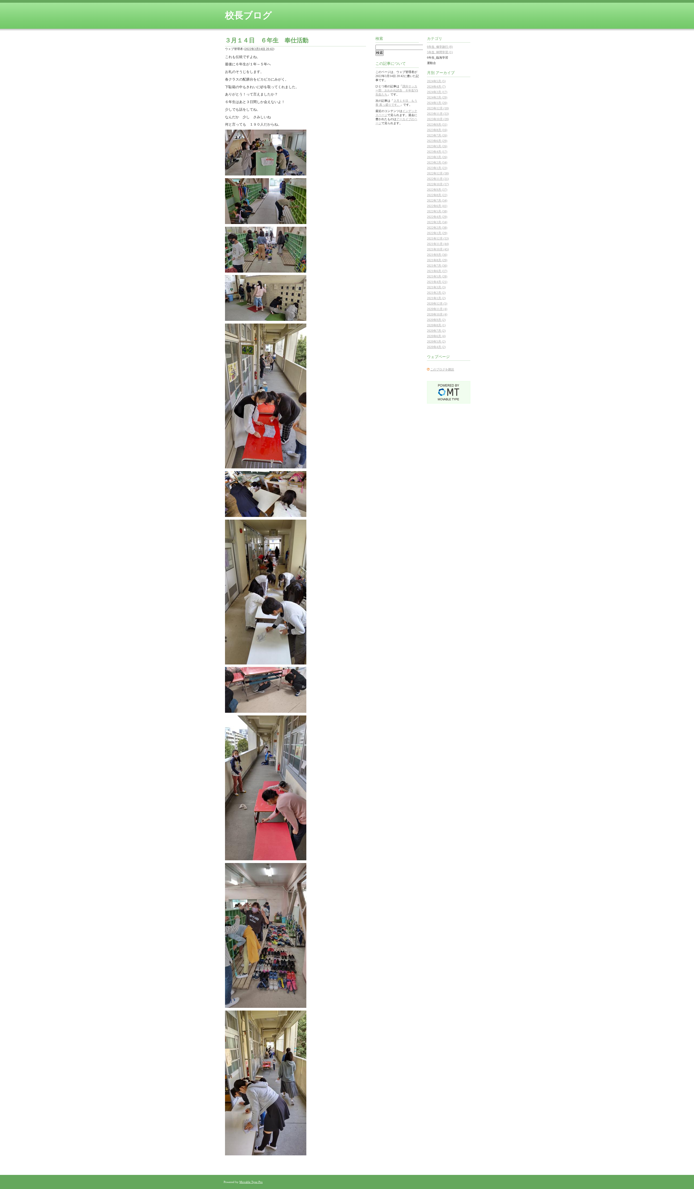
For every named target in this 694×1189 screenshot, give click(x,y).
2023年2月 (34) (437, 162)
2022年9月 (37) (437, 189)
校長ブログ (248, 15)
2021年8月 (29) (437, 260)
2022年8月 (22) (437, 195)
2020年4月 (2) (436, 347)
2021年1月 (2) (436, 298)
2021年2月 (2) (436, 292)
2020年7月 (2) (436, 330)
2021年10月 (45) (438, 249)
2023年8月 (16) (437, 130)
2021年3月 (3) (436, 287)
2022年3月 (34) (437, 222)
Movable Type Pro (251, 1182)
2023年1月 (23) (437, 168)
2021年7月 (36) (437, 265)
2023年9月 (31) (437, 124)
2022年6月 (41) (437, 205)
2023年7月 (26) (437, 135)
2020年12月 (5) (437, 303)
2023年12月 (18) (438, 108)
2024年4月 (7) (436, 86)
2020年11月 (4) (437, 309)
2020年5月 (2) (436, 341)
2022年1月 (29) (437, 233)
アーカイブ (445, 73)
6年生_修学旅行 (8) (440, 46)
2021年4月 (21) (437, 281)
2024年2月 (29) (437, 97)
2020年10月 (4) (437, 314)
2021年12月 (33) (438, 238)
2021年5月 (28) (437, 276)
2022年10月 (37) (438, 184)
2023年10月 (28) (438, 119)
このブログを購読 (442, 369)
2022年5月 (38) (437, 211)
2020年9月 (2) (436, 319)
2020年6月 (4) (436, 336)
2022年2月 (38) (437, 227)
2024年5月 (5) (436, 81)
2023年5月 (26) (437, 146)
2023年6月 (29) (437, 140)
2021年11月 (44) (438, 243)
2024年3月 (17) (437, 92)
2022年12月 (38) (438, 173)
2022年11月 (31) (438, 178)
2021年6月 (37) (437, 271)
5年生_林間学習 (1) (440, 52)
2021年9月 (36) (437, 254)
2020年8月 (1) (436, 325)
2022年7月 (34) (437, 200)
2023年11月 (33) (438, 113)
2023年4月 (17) (437, 151)
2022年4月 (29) (437, 216)
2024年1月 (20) (437, 102)
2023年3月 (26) (437, 157)
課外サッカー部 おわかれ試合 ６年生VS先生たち (396, 90)
